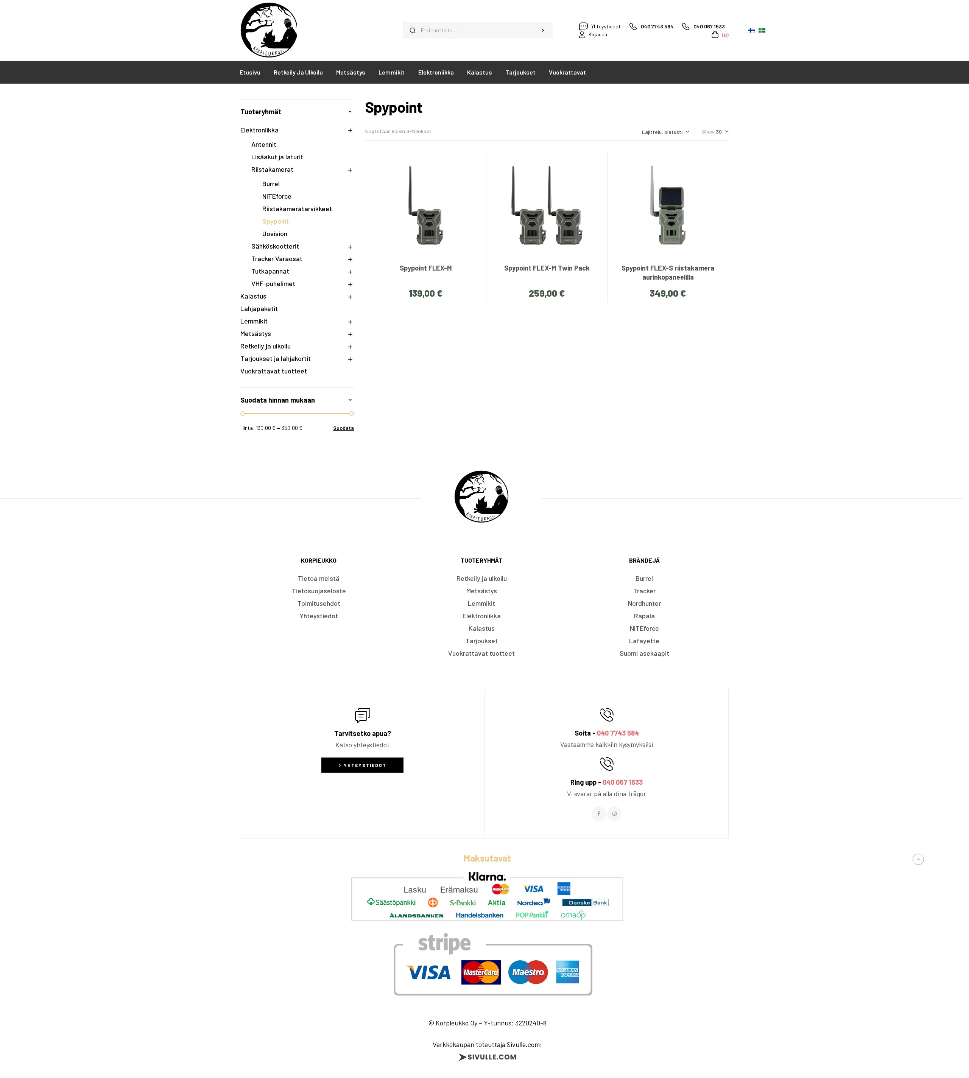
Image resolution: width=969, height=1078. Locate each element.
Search (543, 30)
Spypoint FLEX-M (426, 268)
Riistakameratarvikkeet (297, 208)
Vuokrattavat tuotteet (273, 371)
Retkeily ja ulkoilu (265, 346)
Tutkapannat (270, 271)
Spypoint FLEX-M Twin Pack (547, 268)
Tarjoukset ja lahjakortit (275, 358)
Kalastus (253, 296)
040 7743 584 (618, 733)
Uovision (274, 233)
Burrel (271, 183)
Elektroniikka (259, 130)
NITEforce (276, 196)
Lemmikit (254, 321)
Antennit (263, 144)
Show (708, 131)
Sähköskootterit (275, 246)
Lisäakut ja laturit (277, 156)
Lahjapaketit (259, 308)
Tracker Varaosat (276, 258)
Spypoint (275, 221)
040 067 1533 (623, 782)
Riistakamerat (272, 169)
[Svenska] (762, 30)
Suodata (343, 428)
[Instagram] (614, 813)
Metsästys (255, 333)
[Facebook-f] (599, 813)
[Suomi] (751, 30)
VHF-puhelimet (273, 283)
